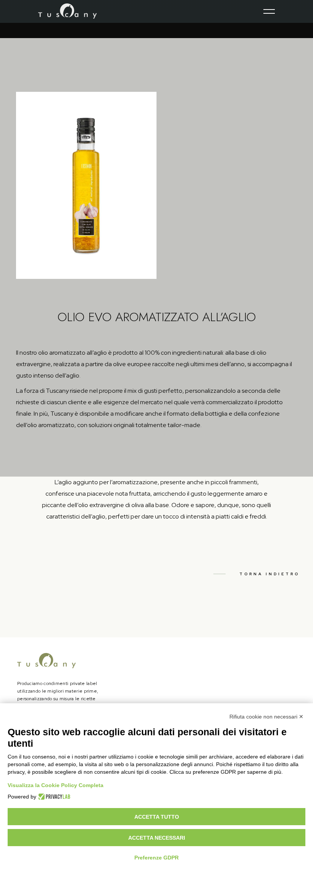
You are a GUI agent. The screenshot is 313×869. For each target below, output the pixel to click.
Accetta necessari (156, 838)
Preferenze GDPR (156, 858)
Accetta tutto (156, 817)
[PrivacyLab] (53, 796)
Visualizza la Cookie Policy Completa (55, 785)
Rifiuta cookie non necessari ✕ (266, 717)
